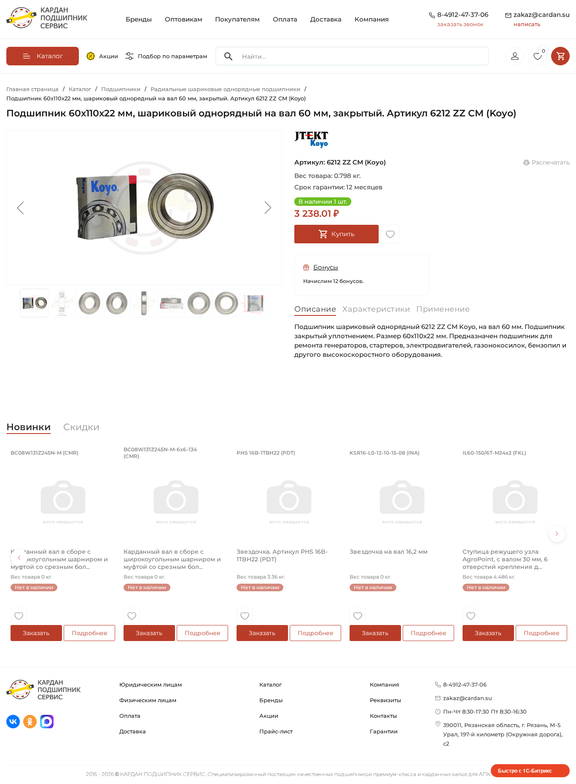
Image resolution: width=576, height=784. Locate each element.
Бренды (139, 19)
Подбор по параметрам (172, 56)
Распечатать (551, 162)
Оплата (285, 19)
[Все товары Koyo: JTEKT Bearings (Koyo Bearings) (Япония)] (311, 139)
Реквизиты (385, 700)
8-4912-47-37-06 (462, 15)
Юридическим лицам (150, 684)
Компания (372, 19)
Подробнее (90, 633)
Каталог (270, 684)
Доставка (326, 19)
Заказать (36, 633)
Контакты (383, 715)
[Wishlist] (390, 234)
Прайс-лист (276, 731)
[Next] (557, 533)
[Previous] (19, 557)
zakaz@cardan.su (542, 19)
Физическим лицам (147, 700)
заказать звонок (460, 24)
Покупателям (237, 19)
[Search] (228, 56)
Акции (108, 56)
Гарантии (384, 731)
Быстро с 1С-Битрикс (525, 770)
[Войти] (515, 56)
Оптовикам (183, 19)
